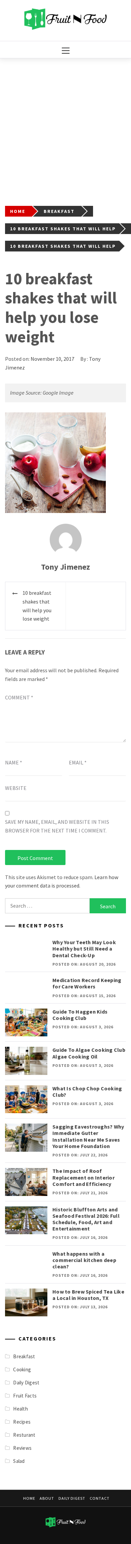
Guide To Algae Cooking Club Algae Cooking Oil (88, 1053)
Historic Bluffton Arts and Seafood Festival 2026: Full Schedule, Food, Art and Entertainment (86, 1219)
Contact (100, 1498)
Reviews (22, 1448)
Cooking (22, 1369)
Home (29, 1498)
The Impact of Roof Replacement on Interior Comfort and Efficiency (83, 1177)
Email (78, 762)
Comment (19, 697)
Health (20, 1409)
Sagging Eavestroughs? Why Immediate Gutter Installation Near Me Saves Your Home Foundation (88, 1136)
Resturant (24, 1435)
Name (13, 762)
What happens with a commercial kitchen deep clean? (84, 1260)
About (47, 1498)
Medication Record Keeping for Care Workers (86, 983)
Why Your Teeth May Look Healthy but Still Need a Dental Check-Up (84, 948)
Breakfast (24, 1356)
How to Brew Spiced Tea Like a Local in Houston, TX (88, 1294)
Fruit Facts (25, 1395)
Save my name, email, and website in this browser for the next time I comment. (57, 826)
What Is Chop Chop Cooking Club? (87, 1091)
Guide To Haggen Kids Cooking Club (79, 1014)
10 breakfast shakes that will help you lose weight (37, 605)
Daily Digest (26, 1382)
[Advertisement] (65, 127)
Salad (19, 1461)
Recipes (22, 1422)
